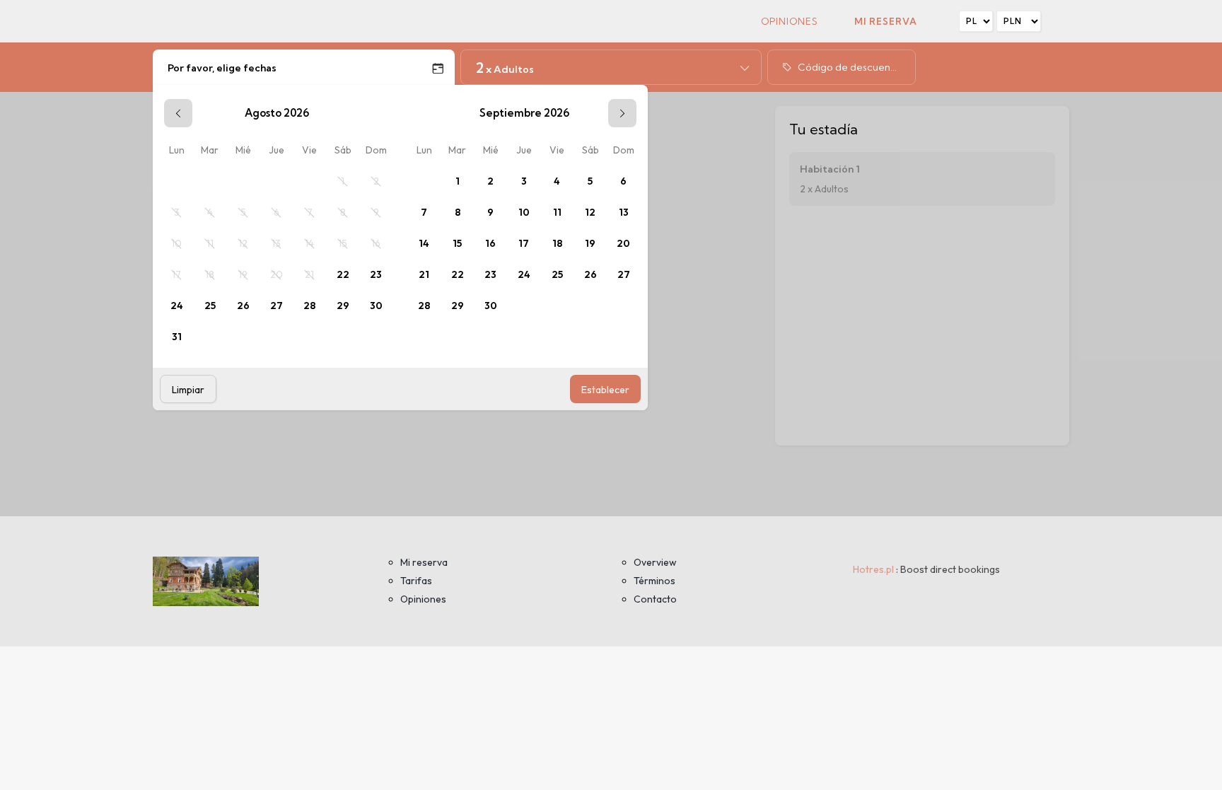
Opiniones (789, 21)
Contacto (655, 599)
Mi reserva (885, 21)
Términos (654, 580)
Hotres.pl (873, 569)
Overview (655, 562)
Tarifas (416, 580)
